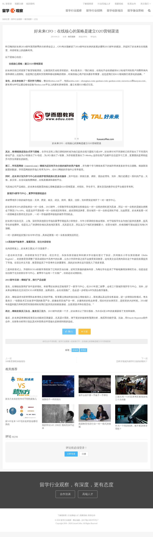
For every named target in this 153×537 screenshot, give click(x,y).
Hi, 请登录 (7, 4)
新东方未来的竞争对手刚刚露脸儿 (21, 399)
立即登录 (71, 454)
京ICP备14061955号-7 (89, 520)
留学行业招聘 (94, 10)
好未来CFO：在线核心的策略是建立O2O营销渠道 (76, 31)
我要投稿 (119, 4)
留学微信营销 (135, 10)
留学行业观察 (12, 10)
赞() (70, 331)
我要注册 (19, 4)
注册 (84, 454)
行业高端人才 (104, 4)
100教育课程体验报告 (15, 361)
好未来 (75, 350)
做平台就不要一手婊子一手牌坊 (93, 395)
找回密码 (30, 4)
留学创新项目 (115, 10)
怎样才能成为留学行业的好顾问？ (132, 361)
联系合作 (132, 4)
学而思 (83, 350)
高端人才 (87, 494)
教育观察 (28, 19)
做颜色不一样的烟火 (51, 399)
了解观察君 (88, 4)
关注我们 (144, 4)
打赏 (85, 331)
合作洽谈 (65, 494)
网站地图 (76, 520)
